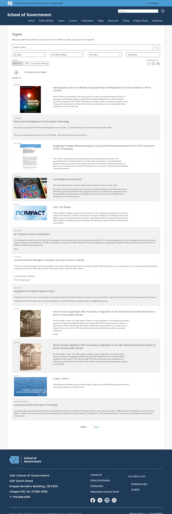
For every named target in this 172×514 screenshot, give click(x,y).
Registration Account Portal (104, 491)
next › (97, 426)
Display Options (152, 60)
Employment (96, 485)
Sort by (14, 60)
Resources (113, 20)
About (31, 20)
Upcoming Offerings (40, 63)
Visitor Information (100, 480)
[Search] (156, 11)
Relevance (17, 63)
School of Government (29, 14)
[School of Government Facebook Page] (92, 501)
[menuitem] (92, 500)
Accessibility (152, 3)
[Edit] (156, 47)
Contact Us (96, 474)
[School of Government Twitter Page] (100, 501)
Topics (61, 20)
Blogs (101, 20)
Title (26, 63)
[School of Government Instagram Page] (114, 501)
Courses (73, 20)
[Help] (163, 11)
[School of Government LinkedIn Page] (107, 501)
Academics (157, 20)
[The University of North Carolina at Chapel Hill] (9, 3)
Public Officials (46, 20)
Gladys (135, 489)
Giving (126, 20)
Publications (87, 20)
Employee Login (139, 483)
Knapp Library (140, 20)
